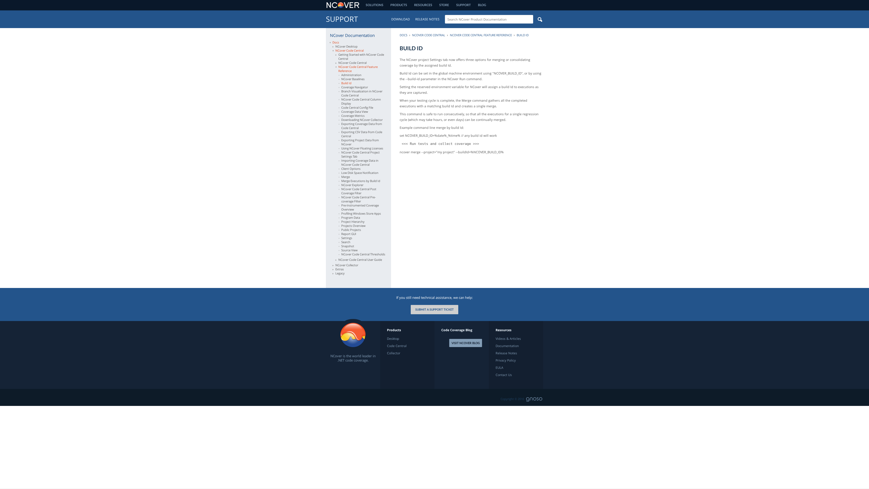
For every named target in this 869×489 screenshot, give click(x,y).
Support (463, 5)
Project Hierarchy (353, 222)
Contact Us (504, 375)
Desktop (393, 339)
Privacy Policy (506, 360)
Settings (346, 238)
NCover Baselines (353, 79)
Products (398, 5)
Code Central (397, 346)
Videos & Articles (508, 339)
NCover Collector (346, 265)
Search (345, 242)
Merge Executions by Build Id (360, 181)
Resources (423, 5)
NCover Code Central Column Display (361, 101)
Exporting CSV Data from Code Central (361, 134)
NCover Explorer (352, 185)
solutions (374, 5)
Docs (335, 42)
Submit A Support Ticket (434, 309)
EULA (499, 368)
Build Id (346, 83)
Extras (339, 269)
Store (444, 5)
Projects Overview (353, 226)
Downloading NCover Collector (362, 120)
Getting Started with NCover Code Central (361, 57)
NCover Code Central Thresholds (363, 254)
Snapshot (347, 246)
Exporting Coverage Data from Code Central (361, 126)
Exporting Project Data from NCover (360, 142)
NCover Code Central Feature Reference (358, 69)
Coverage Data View (354, 112)
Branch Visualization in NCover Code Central (361, 93)
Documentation (507, 346)
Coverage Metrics (353, 116)
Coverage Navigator (354, 87)
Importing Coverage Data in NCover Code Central (359, 162)
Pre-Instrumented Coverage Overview (360, 207)
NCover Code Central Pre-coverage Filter (358, 199)
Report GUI (348, 234)
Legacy (340, 273)
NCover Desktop (346, 46)
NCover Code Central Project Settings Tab (360, 154)
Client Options (350, 169)
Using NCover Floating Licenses (362, 148)
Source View (349, 250)
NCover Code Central (349, 50)
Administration (351, 75)
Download (400, 19)
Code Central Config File (357, 107)
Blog (482, 5)
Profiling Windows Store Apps (361, 213)
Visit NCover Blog (465, 343)
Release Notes (427, 19)
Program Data (350, 218)
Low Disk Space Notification (359, 173)
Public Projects (351, 230)
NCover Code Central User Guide (360, 260)
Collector (393, 353)
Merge (345, 177)
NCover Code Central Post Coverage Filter (358, 191)
